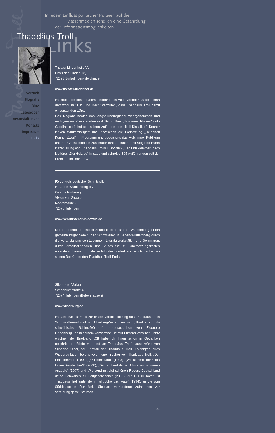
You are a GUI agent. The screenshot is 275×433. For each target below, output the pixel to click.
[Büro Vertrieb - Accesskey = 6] (26, 126)
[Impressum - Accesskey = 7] (26, 133)
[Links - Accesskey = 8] (26, 139)
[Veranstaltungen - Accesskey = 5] (26, 120)
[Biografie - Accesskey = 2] (26, 101)
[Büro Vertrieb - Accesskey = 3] (26, 107)
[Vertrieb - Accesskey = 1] (26, 94)
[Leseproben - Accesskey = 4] (26, 114)
